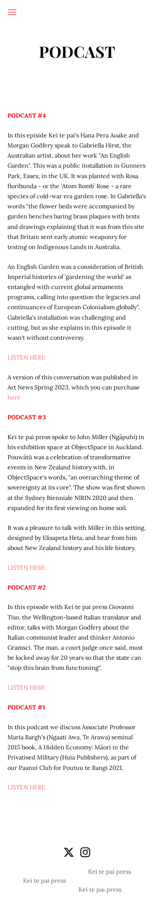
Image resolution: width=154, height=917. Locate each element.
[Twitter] (68, 852)
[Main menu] (12, 12)
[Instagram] (85, 852)
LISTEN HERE (26, 357)
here (14, 397)
